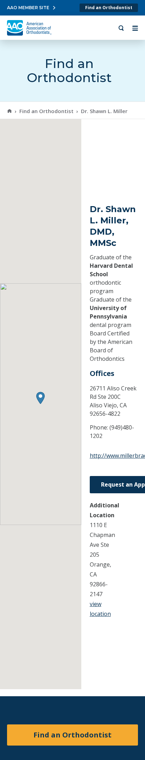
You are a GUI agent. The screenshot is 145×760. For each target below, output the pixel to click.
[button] (40, 398)
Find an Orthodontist (108, 8)
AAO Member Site (28, 7)
